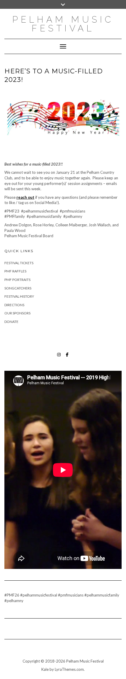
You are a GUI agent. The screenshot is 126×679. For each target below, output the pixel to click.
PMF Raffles (15, 271)
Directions (14, 305)
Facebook (67, 357)
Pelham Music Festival (63, 23)
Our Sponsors (17, 313)
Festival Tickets (18, 263)
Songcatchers (17, 288)
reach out (25, 197)
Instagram (59, 357)
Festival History (19, 296)
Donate (11, 321)
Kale (45, 669)
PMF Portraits (17, 279)
